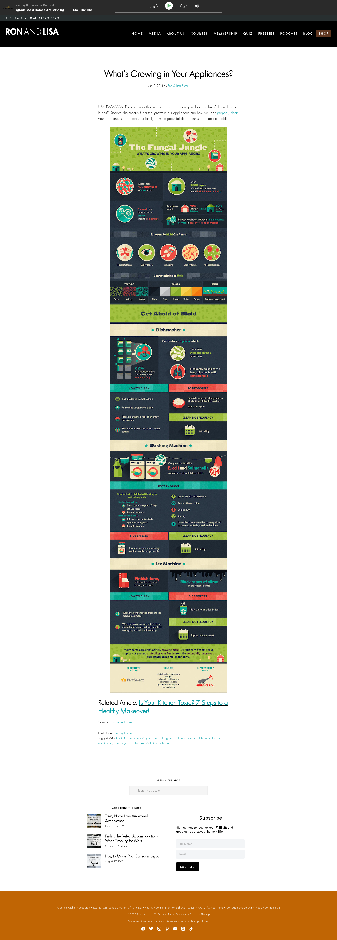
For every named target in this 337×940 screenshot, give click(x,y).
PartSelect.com (121, 721)
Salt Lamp (217, 908)
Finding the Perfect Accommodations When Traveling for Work (131, 838)
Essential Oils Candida (105, 908)
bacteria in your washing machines (138, 738)
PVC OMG (203, 908)
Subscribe (187, 866)
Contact (194, 914)
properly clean (228, 112)
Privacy (162, 914)
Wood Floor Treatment (267, 908)
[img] (154, 6)
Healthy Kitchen (123, 733)
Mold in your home (157, 743)
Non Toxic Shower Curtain (180, 908)
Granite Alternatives (131, 908)
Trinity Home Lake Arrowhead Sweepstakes (126, 818)
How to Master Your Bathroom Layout (132, 856)
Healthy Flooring (154, 908)
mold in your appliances (129, 743)
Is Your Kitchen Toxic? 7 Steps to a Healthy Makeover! (163, 706)
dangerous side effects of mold (180, 738)
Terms (171, 914)
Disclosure (181, 914)
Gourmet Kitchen (66, 908)
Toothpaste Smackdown (239, 908)
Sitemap (205, 914)
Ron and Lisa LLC (146, 914)
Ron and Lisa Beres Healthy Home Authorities (32, 31)
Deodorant (84, 908)
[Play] (170, 6)
